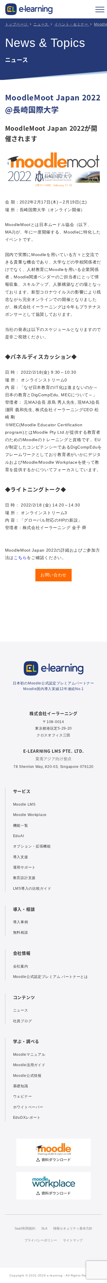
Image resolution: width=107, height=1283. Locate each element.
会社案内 (20, 966)
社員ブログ (22, 1021)
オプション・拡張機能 (32, 846)
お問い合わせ (53, 574)
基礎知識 (20, 1086)
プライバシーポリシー (40, 1240)
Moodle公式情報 (27, 1076)
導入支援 (20, 857)
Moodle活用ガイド (29, 1065)
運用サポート (24, 867)
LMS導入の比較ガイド (32, 888)
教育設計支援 (24, 878)
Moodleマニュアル (29, 1054)
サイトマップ (73, 1240)
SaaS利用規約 (25, 1228)
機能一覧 (20, 825)
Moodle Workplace (30, 815)
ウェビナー (22, 1096)
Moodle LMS (24, 804)
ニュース (20, 1010)
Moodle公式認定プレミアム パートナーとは (50, 977)
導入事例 (20, 922)
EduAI (18, 836)
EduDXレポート (27, 1117)
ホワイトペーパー (28, 1107)
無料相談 (20, 932)
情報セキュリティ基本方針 (72, 1228)
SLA (44, 1228)
